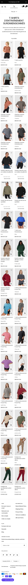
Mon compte (5, 516)
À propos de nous (6, 526)
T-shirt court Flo (5, 60)
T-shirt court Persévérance (4, 230)
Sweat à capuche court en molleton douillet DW (7, 171)
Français (16, 561)
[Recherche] (5, 6)
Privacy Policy (19, 512)
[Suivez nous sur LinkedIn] (17, 555)
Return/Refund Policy (21, 506)
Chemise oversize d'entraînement (19, 87)
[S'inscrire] (24, 545)
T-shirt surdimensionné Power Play (21, 288)
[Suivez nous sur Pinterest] (10, 555)
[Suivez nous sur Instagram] (7, 555)
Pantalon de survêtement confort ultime (20, 458)
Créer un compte (6, 519)
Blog (3, 532)
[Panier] (25, 7)
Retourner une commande (5, 512)
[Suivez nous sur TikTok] (14, 555)
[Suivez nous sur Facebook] (3, 555)
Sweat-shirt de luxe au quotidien (6, 201)
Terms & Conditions (21, 515)
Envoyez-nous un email (6, 507)
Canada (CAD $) (6, 561)
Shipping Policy (19, 509)
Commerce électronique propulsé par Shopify (18, 566)
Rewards (4, 529)
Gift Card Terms (19, 517)
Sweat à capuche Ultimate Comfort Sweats (5, 259)
